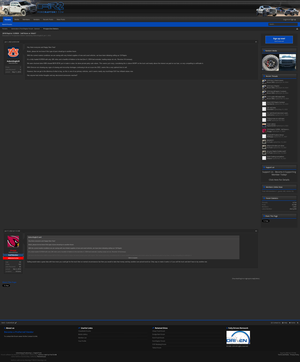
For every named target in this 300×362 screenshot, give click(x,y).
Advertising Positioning (23, 353)
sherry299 (293, 209)
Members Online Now (274, 187)
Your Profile (82, 341)
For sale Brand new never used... (278, 113)
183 (19, 264)
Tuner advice (271, 124)
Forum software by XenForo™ (19, 355)
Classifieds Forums (84, 331)
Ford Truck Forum (158, 338)
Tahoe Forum (156, 348)
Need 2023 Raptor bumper (276, 102)
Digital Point (37, 353)
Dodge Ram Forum (158, 334)
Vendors (36, 19)
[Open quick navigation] (297, 29)
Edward (269, 159)
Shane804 (270, 109)
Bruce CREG (271, 82)
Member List (82, 338)
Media (16, 19)
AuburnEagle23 (38, 36)
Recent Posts (48, 19)
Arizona (18, 271)
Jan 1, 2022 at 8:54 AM (12, 42)
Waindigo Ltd (41, 360)
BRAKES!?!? (270, 140)
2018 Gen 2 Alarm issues (275, 80)
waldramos (270, 115)
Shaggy (269, 131)
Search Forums (7, 24)
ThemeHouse (41, 357)
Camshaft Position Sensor (275, 135)
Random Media (271, 51)
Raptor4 (287, 68)
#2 (256, 231)
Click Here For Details (279, 179)
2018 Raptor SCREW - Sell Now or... (278, 129)
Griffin (269, 120)
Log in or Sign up (289, 19)
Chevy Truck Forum (158, 331)
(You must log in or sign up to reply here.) (245, 279)
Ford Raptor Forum (158, 341)
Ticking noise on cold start (275, 119)
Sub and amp (271, 108)
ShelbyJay (270, 137)
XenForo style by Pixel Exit (47, 355)
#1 (256, 42)
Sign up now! (279, 39)
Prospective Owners (18, 36)
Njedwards (270, 104)
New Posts (61, 19)
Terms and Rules (283, 355)
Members (26, 19)
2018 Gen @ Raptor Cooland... (277, 91)
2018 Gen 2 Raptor (273, 86)
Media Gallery (82, 334)
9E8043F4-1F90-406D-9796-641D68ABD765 (275, 68)
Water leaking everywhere (275, 157)
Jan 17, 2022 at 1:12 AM (12, 231)
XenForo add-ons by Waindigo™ (21, 360)
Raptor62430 (271, 126)
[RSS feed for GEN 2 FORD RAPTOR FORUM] (297, 322)
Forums (8, 19)
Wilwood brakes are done (275, 146)
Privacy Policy (294, 355)
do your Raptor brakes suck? (276, 151)
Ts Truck (269, 142)
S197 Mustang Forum (159, 344)
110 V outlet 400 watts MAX (276, 97)
